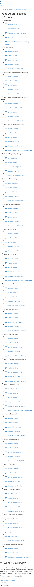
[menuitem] (1, 4)
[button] (1, 2)
